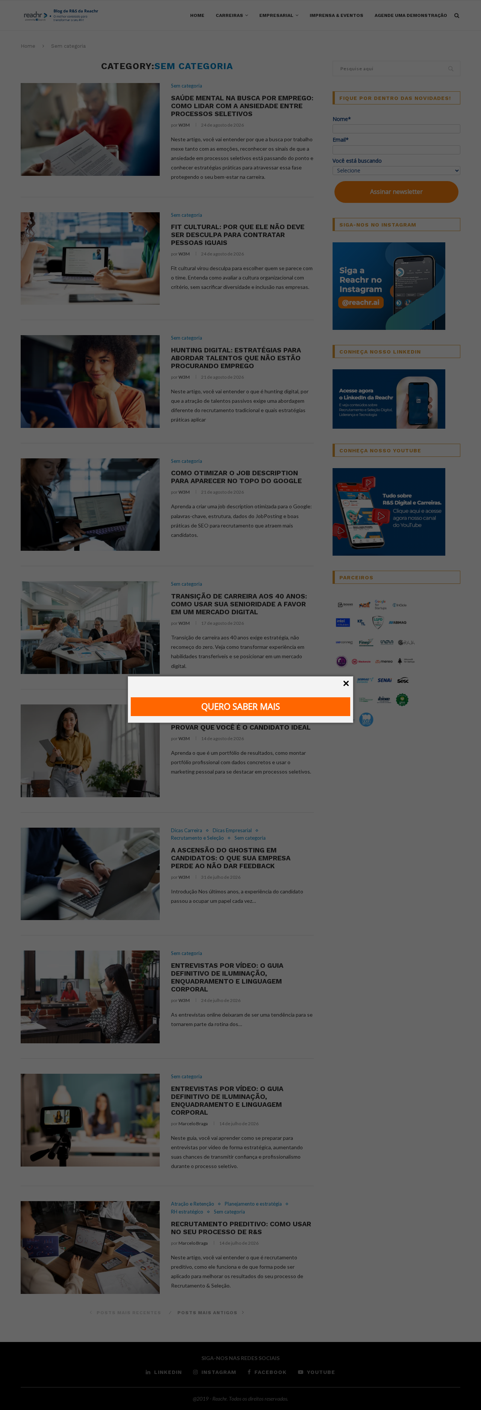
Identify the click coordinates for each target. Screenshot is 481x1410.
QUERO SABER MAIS (240, 706)
